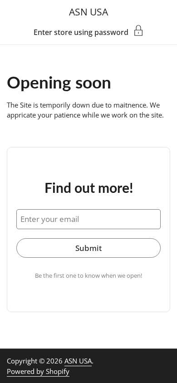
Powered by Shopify (38, 371)
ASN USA (88, 11)
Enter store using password (81, 31)
